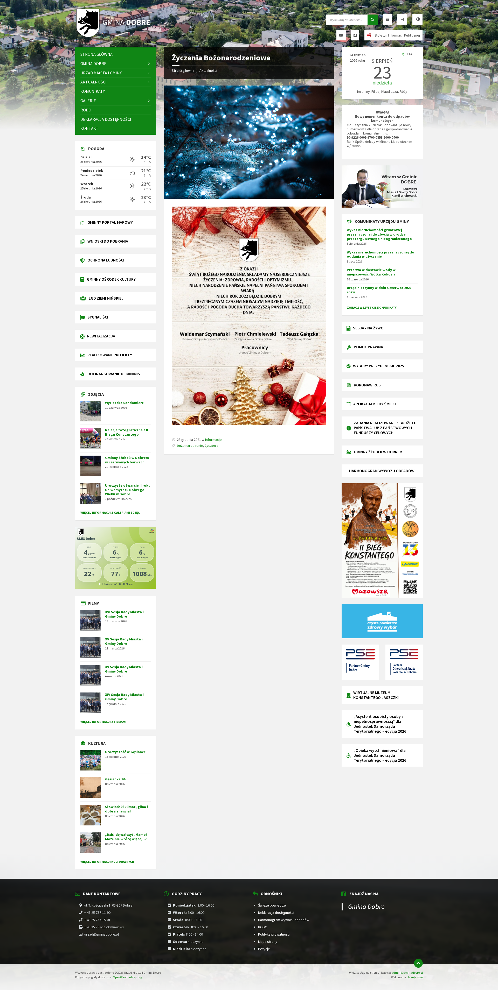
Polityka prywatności (274, 934)
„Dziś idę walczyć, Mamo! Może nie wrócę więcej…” (126, 836)
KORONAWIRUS (367, 384)
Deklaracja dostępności (276, 912)
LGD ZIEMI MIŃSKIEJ (106, 298)
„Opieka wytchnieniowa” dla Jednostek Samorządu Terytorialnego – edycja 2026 (380, 755)
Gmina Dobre (366, 906)
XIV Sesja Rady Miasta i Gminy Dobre (124, 696)
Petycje (264, 948)
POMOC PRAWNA (368, 346)
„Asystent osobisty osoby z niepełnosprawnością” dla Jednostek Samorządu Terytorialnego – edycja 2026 (380, 724)
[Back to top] (418, 963)
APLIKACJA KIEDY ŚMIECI (374, 403)
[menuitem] (115, 54)
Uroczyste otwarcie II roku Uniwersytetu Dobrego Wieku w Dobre (127, 490)
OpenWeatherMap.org (127, 977)
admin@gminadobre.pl (407, 972)
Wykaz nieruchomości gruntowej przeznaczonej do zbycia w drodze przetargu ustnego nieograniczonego (379, 234)
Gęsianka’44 (115, 779)
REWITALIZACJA (101, 335)
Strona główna (183, 70)
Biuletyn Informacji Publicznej (397, 35)
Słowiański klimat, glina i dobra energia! (126, 809)
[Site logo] (114, 36)
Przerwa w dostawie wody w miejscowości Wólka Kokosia (371, 272)
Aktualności (208, 70)
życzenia (211, 445)
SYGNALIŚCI (97, 317)
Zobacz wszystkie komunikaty (372, 307)
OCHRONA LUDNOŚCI (105, 260)
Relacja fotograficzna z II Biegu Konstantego (126, 432)
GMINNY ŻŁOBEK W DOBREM (378, 451)
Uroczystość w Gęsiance (125, 751)
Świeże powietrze (272, 905)
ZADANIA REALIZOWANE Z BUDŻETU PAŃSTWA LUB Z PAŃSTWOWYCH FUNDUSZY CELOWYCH (385, 427)
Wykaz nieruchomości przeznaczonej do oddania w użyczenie (380, 254)
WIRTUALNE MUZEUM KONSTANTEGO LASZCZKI (376, 695)
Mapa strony (267, 941)
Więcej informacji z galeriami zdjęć (110, 512)
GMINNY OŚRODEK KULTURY (111, 279)
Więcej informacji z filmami (103, 722)
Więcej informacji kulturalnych (107, 862)
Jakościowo (415, 977)
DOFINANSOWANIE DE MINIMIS (113, 373)
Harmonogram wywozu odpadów (283, 919)
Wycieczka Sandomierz (124, 402)
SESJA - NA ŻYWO (368, 327)
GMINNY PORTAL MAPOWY (110, 222)
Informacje (213, 439)
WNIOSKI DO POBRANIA (107, 241)
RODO (262, 927)
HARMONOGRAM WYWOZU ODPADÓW (381, 470)
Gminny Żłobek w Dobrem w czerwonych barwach (127, 459)
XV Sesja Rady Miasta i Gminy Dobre (124, 641)
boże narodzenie (190, 445)
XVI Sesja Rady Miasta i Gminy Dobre (124, 614)
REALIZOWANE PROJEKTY (109, 354)
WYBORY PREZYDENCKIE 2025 (378, 365)
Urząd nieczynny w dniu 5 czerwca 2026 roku (379, 289)
